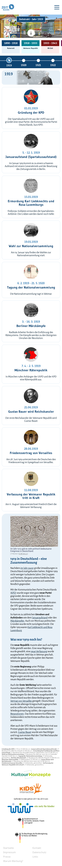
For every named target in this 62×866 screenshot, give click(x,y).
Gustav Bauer (24, 732)
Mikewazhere (25, 759)
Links (35, 856)
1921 (38, 65)
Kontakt (36, 848)
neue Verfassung (39, 651)
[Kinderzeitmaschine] (13, 22)
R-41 (18, 749)
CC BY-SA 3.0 (23, 554)
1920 (23, 65)
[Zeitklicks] (8, 7)
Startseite (8, 848)
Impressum (9, 852)
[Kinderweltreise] (13, 37)
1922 (53, 65)
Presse (7, 856)
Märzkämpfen (17, 621)
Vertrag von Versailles (21, 701)
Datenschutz (39, 852)
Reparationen (17, 714)
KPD (13, 593)
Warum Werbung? (13, 861)
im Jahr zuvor (27, 568)
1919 (9, 65)
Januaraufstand (39, 617)
